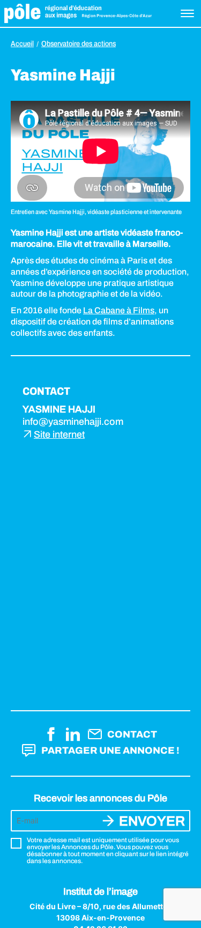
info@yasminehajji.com (73, 421)
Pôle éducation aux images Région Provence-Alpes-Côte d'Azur (78, 13)
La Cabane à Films (118, 310)
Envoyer (152, 821)
